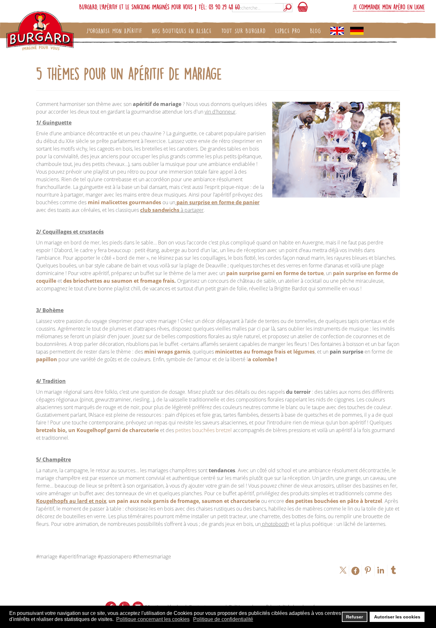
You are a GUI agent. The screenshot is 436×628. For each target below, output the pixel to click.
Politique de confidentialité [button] (223, 619)
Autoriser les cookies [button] (397, 616)
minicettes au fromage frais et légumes (265, 351)
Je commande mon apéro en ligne (389, 7)
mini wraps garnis (167, 351)
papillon (46, 359)
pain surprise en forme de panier (218, 202)
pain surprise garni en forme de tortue (275, 273)
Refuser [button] (354, 616)
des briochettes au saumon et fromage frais (118, 280)
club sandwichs (159, 209)
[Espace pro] (337, 31)
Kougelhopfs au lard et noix (71, 501)
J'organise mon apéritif (114, 31)
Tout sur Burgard (243, 31)
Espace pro (287, 31)
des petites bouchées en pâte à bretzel (333, 501)
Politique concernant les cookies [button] (153, 619)
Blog (315, 31)
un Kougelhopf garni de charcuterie (113, 430)
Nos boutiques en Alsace (182, 31)
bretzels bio (50, 430)
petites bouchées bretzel (203, 430)
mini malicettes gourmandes (124, 202)
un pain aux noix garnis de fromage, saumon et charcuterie (184, 501)
